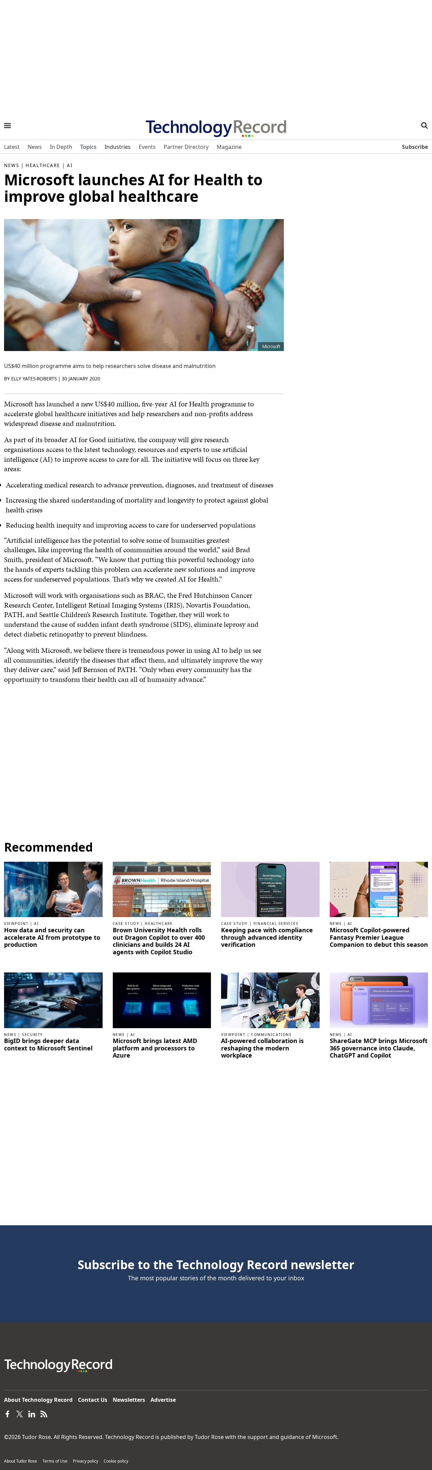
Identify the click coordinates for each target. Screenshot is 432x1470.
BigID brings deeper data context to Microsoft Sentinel (48, 1044)
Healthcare (43, 165)
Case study (126, 923)
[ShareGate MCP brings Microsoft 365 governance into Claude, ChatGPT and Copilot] (379, 1000)
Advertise (163, 1400)
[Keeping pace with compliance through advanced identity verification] (270, 889)
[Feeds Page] (43, 1413)
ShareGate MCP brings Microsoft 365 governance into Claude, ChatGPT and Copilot (379, 1048)
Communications (271, 1034)
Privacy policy (85, 1461)
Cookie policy (116, 1461)
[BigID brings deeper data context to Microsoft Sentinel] (53, 1000)
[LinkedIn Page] (31, 1413)
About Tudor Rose (20, 1461)
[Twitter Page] (19, 1413)
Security (32, 1034)
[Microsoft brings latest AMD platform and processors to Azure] (162, 1000)
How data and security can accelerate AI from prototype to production (52, 937)
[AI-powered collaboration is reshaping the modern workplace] (270, 1000)
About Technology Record (38, 1400)
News (11, 165)
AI (70, 165)
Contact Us (92, 1400)
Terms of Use (55, 1461)
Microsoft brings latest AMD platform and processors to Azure (155, 1048)
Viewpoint (16, 923)
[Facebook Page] (7, 1413)
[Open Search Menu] (424, 125)
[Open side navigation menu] (7, 125)
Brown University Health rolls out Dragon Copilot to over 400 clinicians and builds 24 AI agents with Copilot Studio (159, 941)
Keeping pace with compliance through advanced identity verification (267, 937)
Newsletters (129, 1400)
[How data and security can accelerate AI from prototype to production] (53, 889)
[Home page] (216, 126)
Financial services (276, 923)
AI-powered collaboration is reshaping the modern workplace (262, 1048)
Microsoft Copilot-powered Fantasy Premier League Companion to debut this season (379, 937)
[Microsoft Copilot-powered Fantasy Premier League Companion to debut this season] (379, 889)
